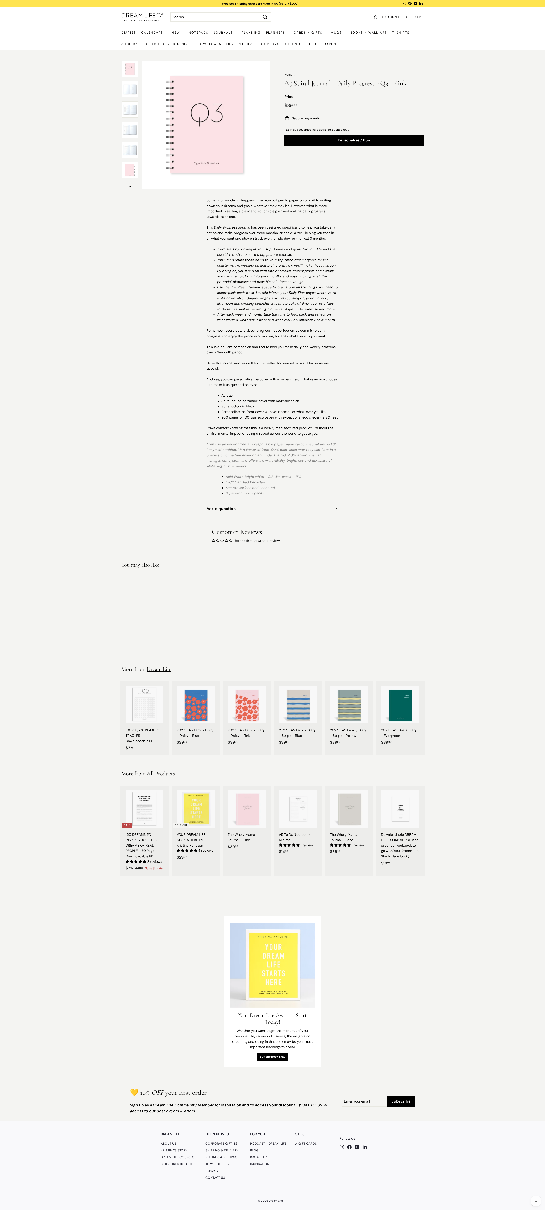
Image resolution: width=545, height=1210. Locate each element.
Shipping (310, 129)
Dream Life (159, 669)
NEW (176, 32)
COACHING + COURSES (167, 44)
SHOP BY (129, 44)
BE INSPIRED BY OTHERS (178, 1164)
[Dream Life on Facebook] (349, 1147)
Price (288, 96)
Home (288, 74)
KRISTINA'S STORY (174, 1150)
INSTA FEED (258, 1157)
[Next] (129, 185)
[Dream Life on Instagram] (342, 1147)
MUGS (336, 32)
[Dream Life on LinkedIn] (365, 1147)
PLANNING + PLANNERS (263, 32)
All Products (161, 773)
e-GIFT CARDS (322, 44)
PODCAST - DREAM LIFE (268, 1143)
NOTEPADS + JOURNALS (211, 32)
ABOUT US (168, 1143)
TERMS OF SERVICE (220, 1164)
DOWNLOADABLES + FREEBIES (225, 44)
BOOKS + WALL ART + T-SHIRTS (380, 32)
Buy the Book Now (272, 1057)
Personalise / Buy (354, 140)
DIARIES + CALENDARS (142, 32)
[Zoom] (206, 125)
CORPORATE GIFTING (281, 44)
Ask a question (221, 508)
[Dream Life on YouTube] (357, 1147)
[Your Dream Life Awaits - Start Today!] (272, 965)
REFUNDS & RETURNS (221, 1157)
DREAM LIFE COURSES (177, 1157)
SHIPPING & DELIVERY (221, 1150)
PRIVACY (211, 1171)
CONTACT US (215, 1178)
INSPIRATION (259, 1164)
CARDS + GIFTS (308, 32)
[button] (136, 861)
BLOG (254, 1150)
